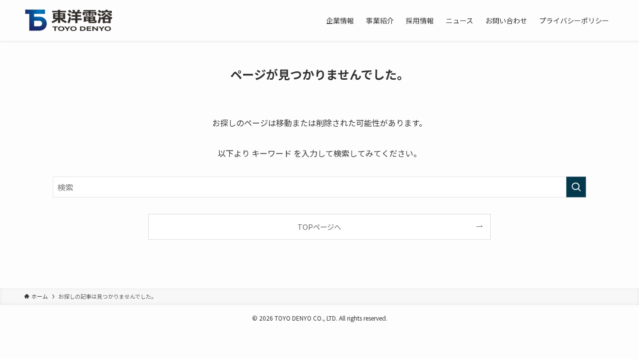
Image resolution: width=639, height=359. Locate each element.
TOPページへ (319, 226)
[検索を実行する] (576, 187)
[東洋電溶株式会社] (69, 20)
